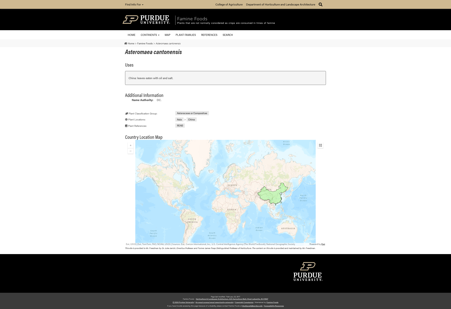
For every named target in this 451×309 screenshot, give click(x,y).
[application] (225, 193)
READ (180, 125)
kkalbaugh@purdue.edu (252, 306)
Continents (149, 35)
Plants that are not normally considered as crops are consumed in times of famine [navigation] (226, 23)
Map (167, 35)
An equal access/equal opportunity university (214, 302)
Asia (179, 119)
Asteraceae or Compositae (192, 113)
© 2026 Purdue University (183, 302)
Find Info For (133, 4)
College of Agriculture (229, 4)
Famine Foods (272, 302)
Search (228, 35)
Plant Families (186, 35)
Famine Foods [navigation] (192, 19)
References (209, 35)
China (191, 119)
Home (131, 35)
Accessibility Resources (274, 306)
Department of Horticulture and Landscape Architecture (280, 4)
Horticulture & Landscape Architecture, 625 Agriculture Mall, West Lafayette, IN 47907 (232, 299)
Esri (323, 244)
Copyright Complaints (244, 302)
